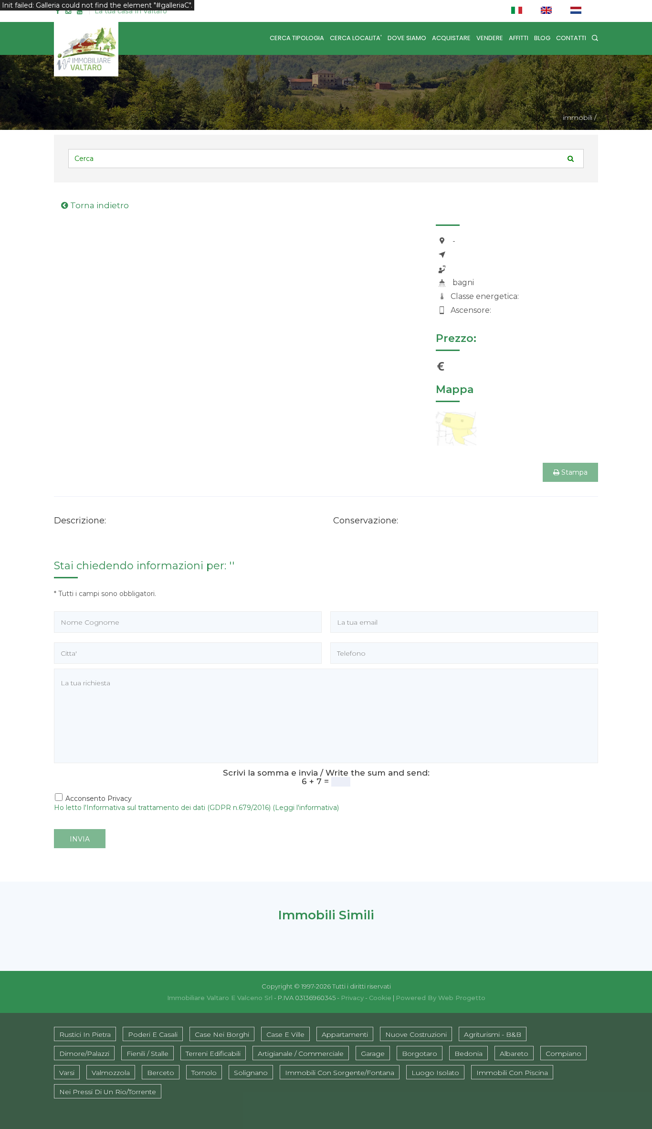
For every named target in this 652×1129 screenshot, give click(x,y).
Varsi (66, 1072)
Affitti (518, 38)
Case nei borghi (222, 1034)
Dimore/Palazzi (84, 1053)
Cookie (380, 997)
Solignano (251, 1072)
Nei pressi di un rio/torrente (107, 1091)
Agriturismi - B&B (492, 1034)
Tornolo (204, 1072)
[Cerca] (595, 38)
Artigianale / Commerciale (301, 1053)
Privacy (352, 997)
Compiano (563, 1053)
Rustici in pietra (85, 1034)
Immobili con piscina (512, 1072)
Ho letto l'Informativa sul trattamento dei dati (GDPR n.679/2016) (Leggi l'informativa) (196, 807)
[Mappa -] (456, 428)
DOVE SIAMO (407, 38)
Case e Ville (285, 1034)
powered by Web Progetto (440, 997)
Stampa (573, 472)
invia (80, 839)
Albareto (514, 1053)
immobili (577, 117)
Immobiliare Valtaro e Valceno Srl (220, 997)
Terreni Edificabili (213, 1053)
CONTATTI (571, 38)
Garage (373, 1053)
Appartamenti (345, 1034)
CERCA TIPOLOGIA (297, 38)
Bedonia (468, 1053)
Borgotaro (419, 1053)
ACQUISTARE (451, 38)
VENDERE (489, 38)
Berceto (160, 1072)
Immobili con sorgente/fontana (339, 1072)
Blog (542, 38)
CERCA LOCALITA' (356, 38)
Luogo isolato (435, 1072)
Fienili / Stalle (147, 1053)
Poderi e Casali (153, 1034)
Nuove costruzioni (416, 1034)
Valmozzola (111, 1072)
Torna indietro (98, 205)
